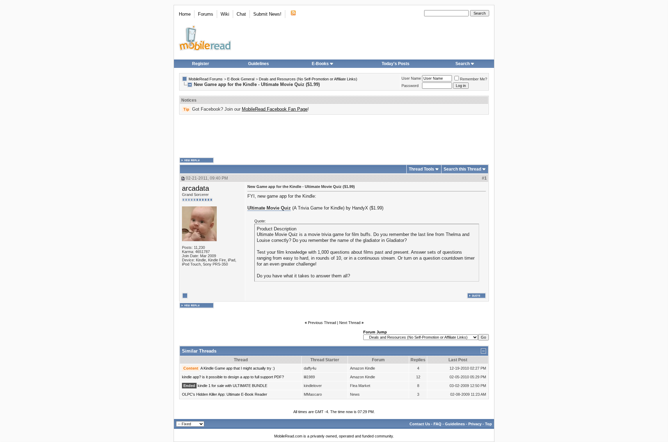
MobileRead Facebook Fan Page (275, 109)
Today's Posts (395, 63)
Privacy (475, 424)
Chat (241, 14)
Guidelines (258, 63)
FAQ (438, 424)
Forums (205, 14)
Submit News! (267, 14)
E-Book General (240, 79)
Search (462, 63)
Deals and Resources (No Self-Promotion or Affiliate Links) (308, 79)
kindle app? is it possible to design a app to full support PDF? (233, 377)
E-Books (320, 63)
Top (488, 424)
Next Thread (349, 323)
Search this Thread (462, 169)
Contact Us (419, 424)
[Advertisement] (334, 136)
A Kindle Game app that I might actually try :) (237, 368)
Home (185, 14)
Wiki (225, 14)
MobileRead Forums (206, 79)
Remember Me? (473, 79)
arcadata (195, 188)
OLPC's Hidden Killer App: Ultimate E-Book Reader (224, 394)
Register (200, 63)
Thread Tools (421, 169)
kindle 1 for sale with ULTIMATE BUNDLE (232, 386)
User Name (411, 78)
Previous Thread (322, 323)
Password (410, 86)
